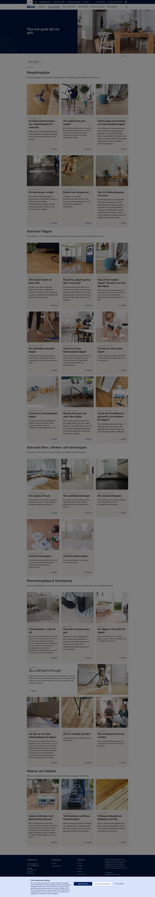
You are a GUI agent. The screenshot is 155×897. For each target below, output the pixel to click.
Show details (119, 884)
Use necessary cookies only (103, 884)
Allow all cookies (83, 884)
